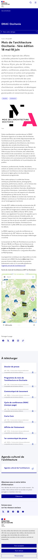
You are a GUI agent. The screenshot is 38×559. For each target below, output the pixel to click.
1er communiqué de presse (15, 438)
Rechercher (30, 2)
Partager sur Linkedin (13, 340)
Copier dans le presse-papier (23, 340)
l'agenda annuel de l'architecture (12, 265)
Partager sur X (8, 340)
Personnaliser (19, 556)
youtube (23, 511)
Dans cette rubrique (9, 32)
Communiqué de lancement (16, 391)
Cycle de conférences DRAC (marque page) (16, 403)
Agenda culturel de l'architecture (17, 468)
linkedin (8, 511)
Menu (35, 2)
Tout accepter (19, 546)
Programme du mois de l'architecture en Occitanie (15, 379)
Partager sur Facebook (3, 340)
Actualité (5, 98)
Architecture (13, 98)
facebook (13, 511)
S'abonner (19, 496)
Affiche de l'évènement (14, 427)
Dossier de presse (11, 366)
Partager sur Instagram (18, 340)
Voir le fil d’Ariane (5, 10)
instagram (18, 511)
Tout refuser (19, 551)
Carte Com (9, 416)
